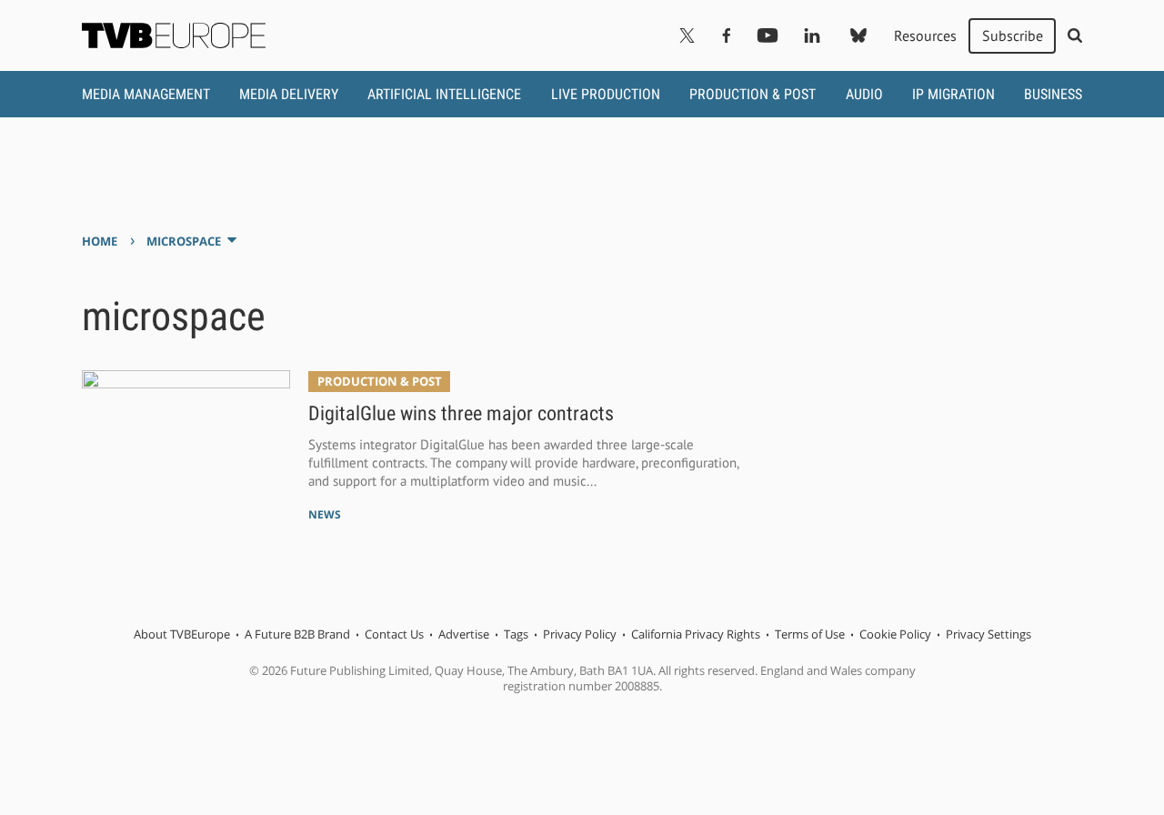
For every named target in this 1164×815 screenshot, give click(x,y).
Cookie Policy (895, 634)
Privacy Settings (988, 634)
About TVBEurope (182, 634)
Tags (516, 634)
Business (1053, 94)
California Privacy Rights (695, 634)
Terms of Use (810, 634)
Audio (864, 94)
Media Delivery (288, 94)
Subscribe (1012, 35)
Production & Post (752, 94)
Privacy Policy (580, 634)
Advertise (463, 634)
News (324, 514)
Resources (925, 35)
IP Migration (953, 94)
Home (99, 241)
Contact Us (394, 634)
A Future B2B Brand (297, 634)
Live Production (605, 94)
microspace (183, 241)
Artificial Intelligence (444, 94)
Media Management (146, 94)
